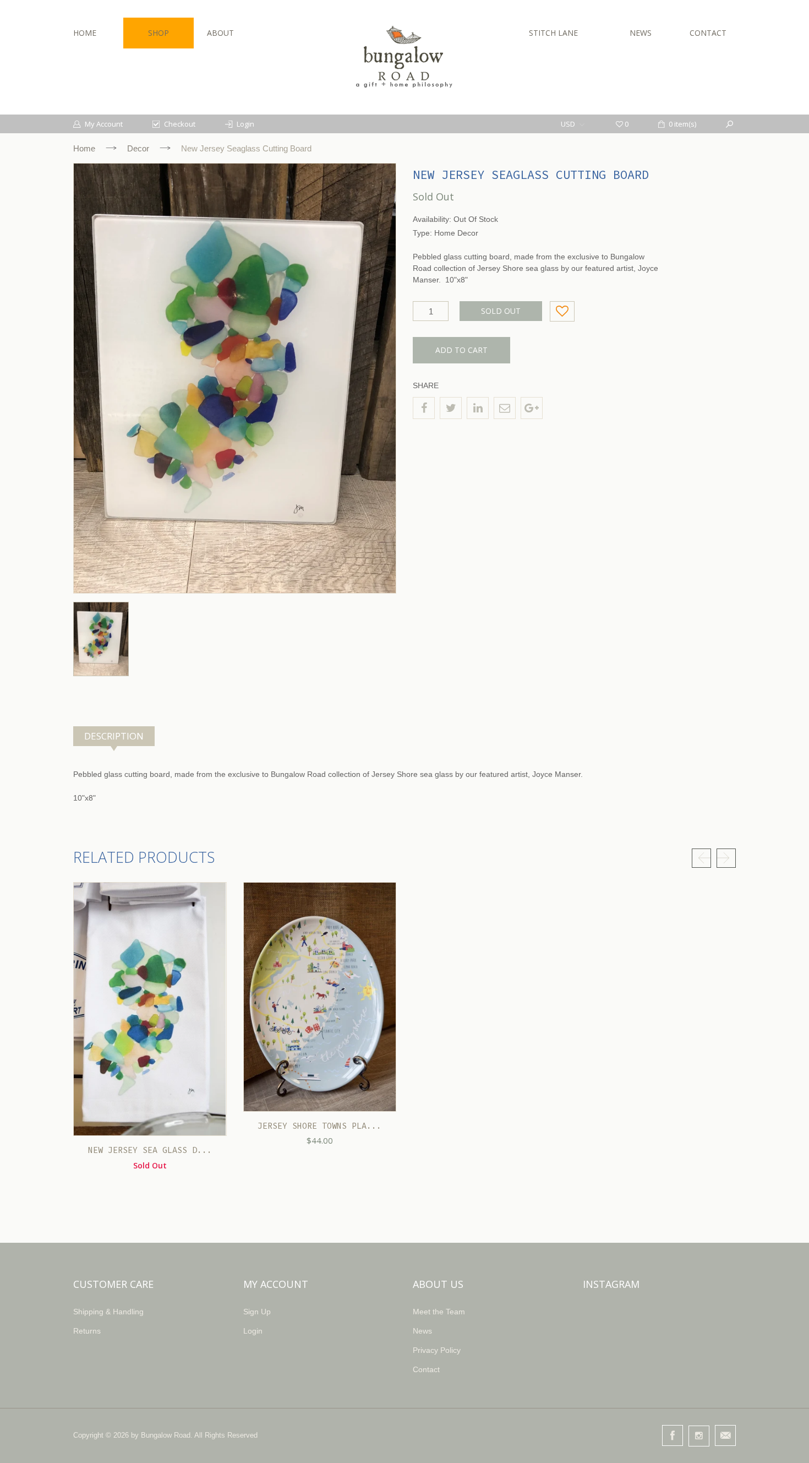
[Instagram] (698, 1436)
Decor (138, 148)
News (422, 1330)
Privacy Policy (437, 1350)
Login (253, 1330)
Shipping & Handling (108, 1311)
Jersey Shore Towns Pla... (319, 1126)
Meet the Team (439, 1311)
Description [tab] (114, 736)
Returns (87, 1330)
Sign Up (257, 1311)
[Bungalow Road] (404, 56)
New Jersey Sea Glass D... (150, 1150)
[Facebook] (424, 408)
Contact (426, 1369)
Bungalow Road (165, 1435)
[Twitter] (451, 408)
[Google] (532, 408)
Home (84, 148)
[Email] (505, 408)
